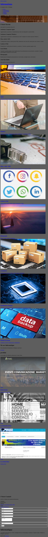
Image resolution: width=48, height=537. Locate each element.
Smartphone (35, 64)
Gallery (23, 64)
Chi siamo (2, 21)
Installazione (30, 64)
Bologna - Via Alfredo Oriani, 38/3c (7, 504)
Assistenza (6, 64)
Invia (3, 525)
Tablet (38, 64)
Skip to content (3, 1)
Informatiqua (6, 4)
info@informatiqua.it (4, 506)
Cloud (10, 64)
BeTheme (7, 535)
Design (18, 64)
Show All (2, 64)
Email (21, 64)
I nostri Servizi (6, 10)
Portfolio (4, 12)
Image (26, 64)
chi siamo (2, 350)
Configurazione (14, 64)
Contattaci (5, 13)
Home (4, 9)
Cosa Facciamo (6, 11)
